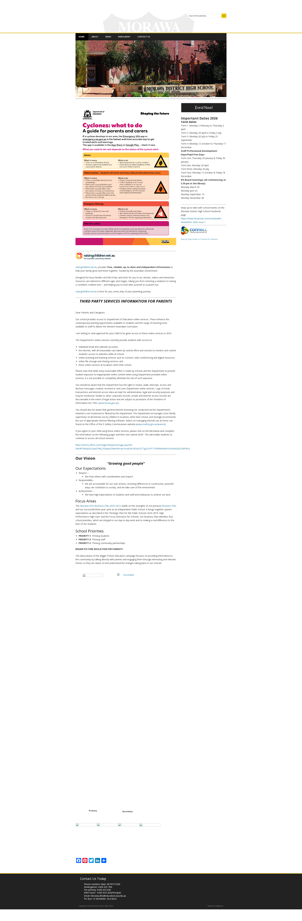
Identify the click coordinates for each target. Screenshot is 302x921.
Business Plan (169, 505)
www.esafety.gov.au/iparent (151, 424)
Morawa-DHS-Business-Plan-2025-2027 (100, 505)
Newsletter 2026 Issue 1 (193, 222)
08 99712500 (113, 884)
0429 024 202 (104, 892)
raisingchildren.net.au (86, 267)
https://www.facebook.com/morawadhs (201, 218)
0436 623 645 (104, 889)
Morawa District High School (116, 14)
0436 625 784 (105, 886)
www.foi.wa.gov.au (108, 402)
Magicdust (219, 906)
